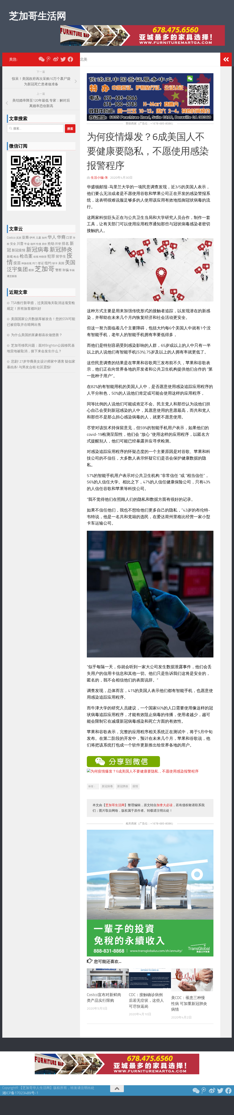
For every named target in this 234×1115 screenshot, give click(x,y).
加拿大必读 (165, 805)
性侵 (38, 243)
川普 (20, 244)
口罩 (69, 237)
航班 (31, 270)
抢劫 (51, 244)
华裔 (61, 237)
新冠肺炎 (122, 786)
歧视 (35, 256)
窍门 (34, 263)
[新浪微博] (55, 59)
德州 (32, 243)
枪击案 (26, 256)
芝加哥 (45, 269)
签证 (41, 263)
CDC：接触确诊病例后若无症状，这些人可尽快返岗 (146, 1000)
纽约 (48, 263)
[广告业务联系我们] (150, 955)
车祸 (71, 270)
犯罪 (51, 256)
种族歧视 (26, 263)
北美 (83, 59)
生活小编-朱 (99, 178)
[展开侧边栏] (226, 59)
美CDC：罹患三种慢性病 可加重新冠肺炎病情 (189, 1003)
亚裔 (25, 237)
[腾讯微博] (48, 59)
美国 (61, 263)
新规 (10, 256)
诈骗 (65, 270)
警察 (58, 270)
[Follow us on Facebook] (70, 59)
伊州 (32, 237)
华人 (52, 237)
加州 (44, 237)
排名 (65, 243)
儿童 (38, 237)
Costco (11, 237)
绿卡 (55, 263)
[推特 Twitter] (63, 59)
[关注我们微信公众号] (41, 59)
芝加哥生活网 (37, 16)
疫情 (135, 786)
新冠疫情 (18, 250)
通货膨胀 (12, 276)
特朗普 (43, 256)
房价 (44, 243)
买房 (18, 237)
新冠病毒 (107, 786)
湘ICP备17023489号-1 (20, 1093)
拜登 (58, 243)
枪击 (16, 256)
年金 (27, 243)
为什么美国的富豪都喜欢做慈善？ (36, 335)
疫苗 (17, 263)
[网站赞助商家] (150, 119)
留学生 (61, 256)
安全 (13, 243)
